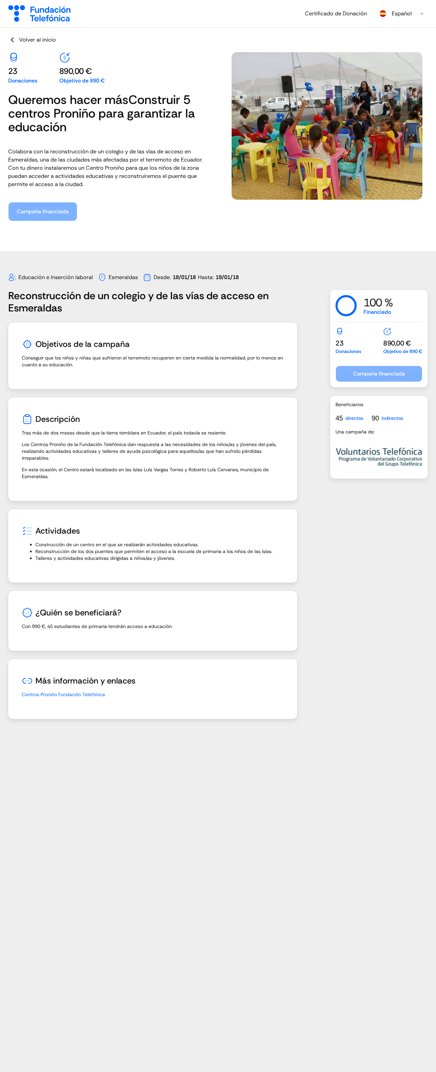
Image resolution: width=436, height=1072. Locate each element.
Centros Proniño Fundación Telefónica (63, 694)
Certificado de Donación (336, 13)
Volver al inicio (37, 39)
